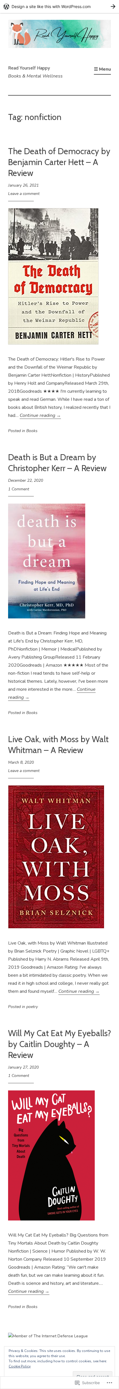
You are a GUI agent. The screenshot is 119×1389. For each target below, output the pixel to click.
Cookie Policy (20, 1366)
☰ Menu (102, 69)
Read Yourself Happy (29, 68)
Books (32, 431)
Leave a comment (24, 193)
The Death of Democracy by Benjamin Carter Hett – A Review (59, 162)
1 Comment (18, 489)
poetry (32, 1006)
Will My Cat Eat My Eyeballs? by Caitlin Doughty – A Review (59, 1044)
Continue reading (40, 415)
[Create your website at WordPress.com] (59, 6)
